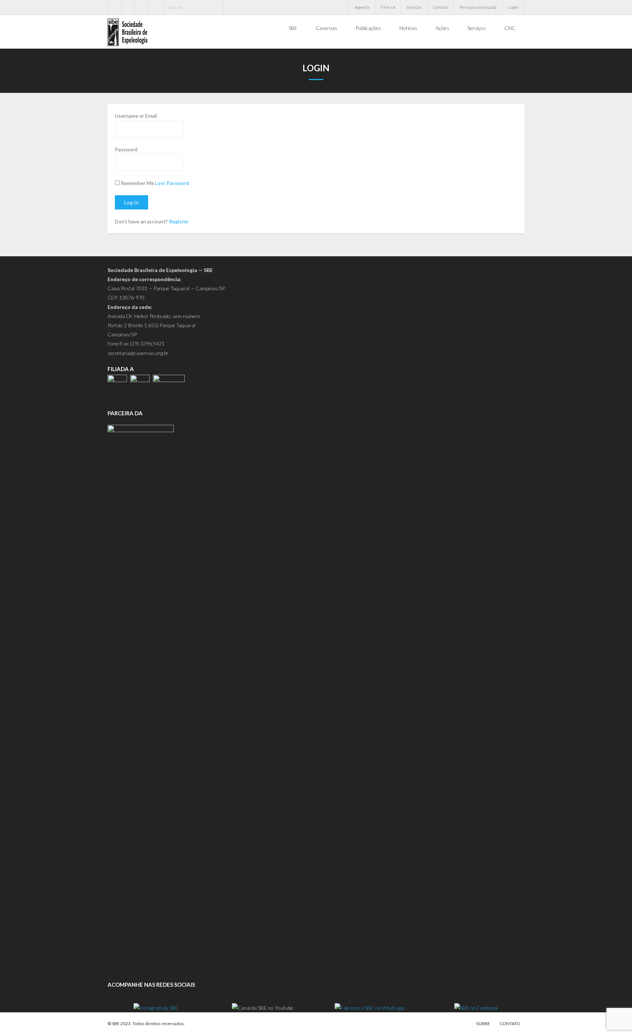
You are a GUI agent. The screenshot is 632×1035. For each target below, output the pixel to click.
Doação (414, 7)
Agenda (361, 7)
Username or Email (136, 116)
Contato (440, 7)
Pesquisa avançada (478, 7)
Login (513, 7)
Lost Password (172, 183)
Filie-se (388, 7)
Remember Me (137, 183)
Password (126, 149)
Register (179, 221)
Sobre (483, 1023)
